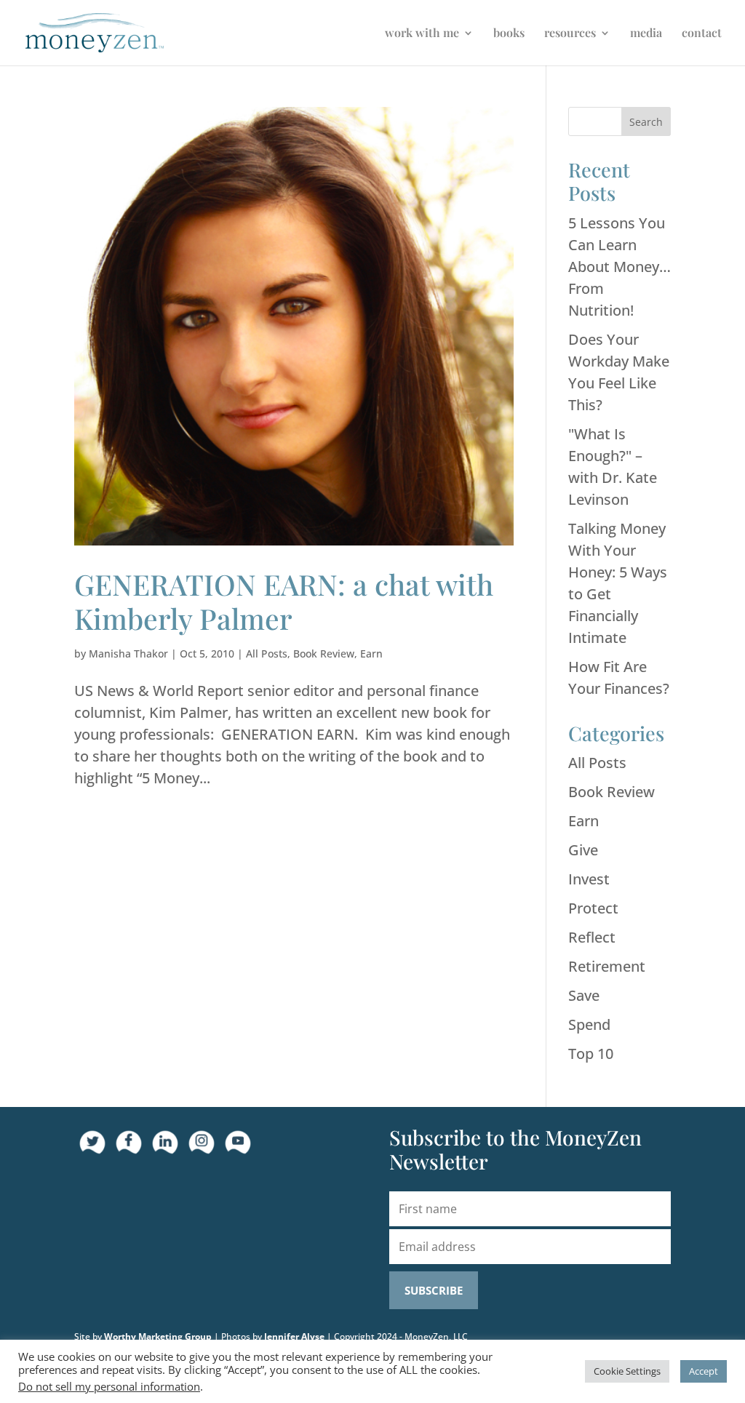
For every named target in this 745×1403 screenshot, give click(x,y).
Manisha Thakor (128, 653)
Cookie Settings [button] (627, 1371)
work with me (422, 34)
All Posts (266, 653)
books (509, 34)
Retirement (606, 966)
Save (583, 995)
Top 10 (590, 1053)
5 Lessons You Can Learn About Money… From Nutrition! (619, 266)
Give (583, 850)
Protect (593, 908)
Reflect (591, 937)
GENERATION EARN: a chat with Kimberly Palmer (283, 601)
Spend (589, 1024)
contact (702, 34)
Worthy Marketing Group (158, 1336)
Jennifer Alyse (294, 1336)
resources (570, 34)
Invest (589, 879)
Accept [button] (703, 1371)
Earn (371, 653)
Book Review (323, 653)
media (646, 34)
